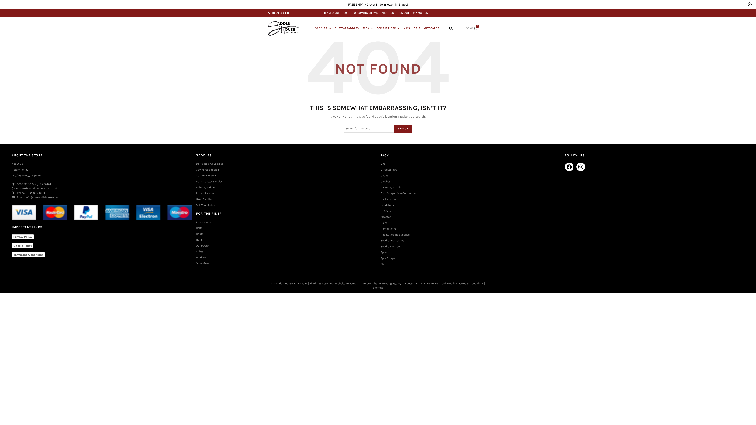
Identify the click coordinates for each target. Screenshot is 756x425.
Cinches (385, 181)
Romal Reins (388, 228)
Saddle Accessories (392, 240)
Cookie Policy (448, 283)
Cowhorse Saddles (207, 169)
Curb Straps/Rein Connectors (399, 193)
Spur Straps (388, 258)
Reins (384, 223)
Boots (199, 234)
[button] (451, 28)
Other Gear (202, 263)
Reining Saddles (206, 187)
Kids (407, 28)
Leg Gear (386, 211)
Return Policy (20, 169)
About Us (388, 13)
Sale (417, 28)
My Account (421, 13)
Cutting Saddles (206, 175)
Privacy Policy (429, 283)
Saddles (321, 28)
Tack (366, 28)
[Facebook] (569, 167)
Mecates (386, 217)
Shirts (199, 251)
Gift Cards (431, 28)
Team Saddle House (337, 13)
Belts (199, 228)
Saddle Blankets (391, 246)
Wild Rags (202, 257)
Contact (403, 13)
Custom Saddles (347, 28)
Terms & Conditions (471, 283)
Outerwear (202, 245)
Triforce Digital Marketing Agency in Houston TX (389, 283)
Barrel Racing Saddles (209, 164)
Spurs (384, 252)
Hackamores (388, 199)
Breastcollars (389, 169)
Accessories (203, 222)
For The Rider (386, 28)
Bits (383, 164)
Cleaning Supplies (392, 187)
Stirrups (385, 264)
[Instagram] (580, 167)
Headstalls (387, 205)
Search (403, 128)
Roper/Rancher (205, 193)
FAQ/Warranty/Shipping (26, 175)
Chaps (384, 175)
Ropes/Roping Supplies (395, 234)
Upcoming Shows (366, 13)
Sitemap (378, 287)
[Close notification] (749, 4)
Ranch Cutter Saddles (209, 181)
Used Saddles (204, 199)
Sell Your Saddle (206, 205)
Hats (199, 239)
